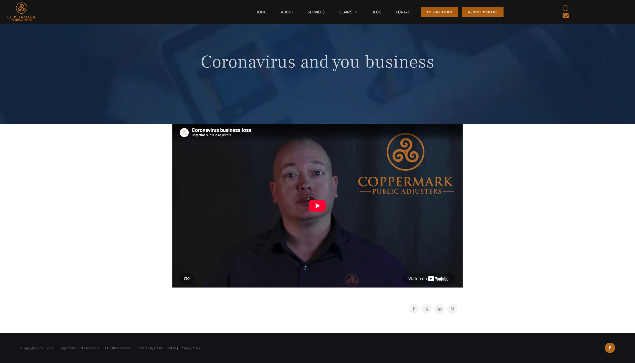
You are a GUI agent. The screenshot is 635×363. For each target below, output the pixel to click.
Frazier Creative (165, 347)
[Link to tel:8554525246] (566, 8)
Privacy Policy (190, 347)
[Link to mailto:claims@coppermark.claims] (566, 15)
